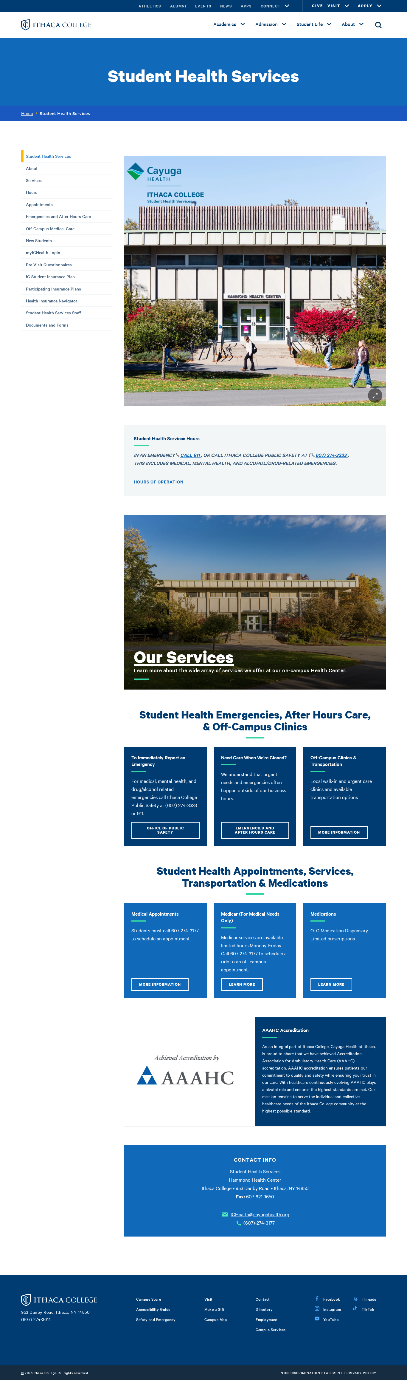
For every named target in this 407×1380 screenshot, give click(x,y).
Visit (208, 1299)
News (226, 6)
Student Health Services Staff (53, 313)
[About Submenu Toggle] (361, 24)
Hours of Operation (159, 481)
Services (34, 180)
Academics (224, 24)
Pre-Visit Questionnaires (49, 265)
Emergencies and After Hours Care (58, 216)
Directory (264, 1309)
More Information (339, 832)
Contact (263, 1299)
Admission (266, 24)
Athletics (150, 6)
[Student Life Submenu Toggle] (329, 24)
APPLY (365, 5)
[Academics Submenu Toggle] (242, 24)
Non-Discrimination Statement (312, 1372)
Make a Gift (214, 1309)
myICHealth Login (43, 252)
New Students (39, 240)
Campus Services (271, 1329)
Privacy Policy (361, 1372)
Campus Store (148, 1299)
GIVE (317, 5)
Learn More (242, 984)
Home (27, 113)
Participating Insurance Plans (53, 289)
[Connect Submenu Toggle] (286, 6)
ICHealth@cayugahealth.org (260, 1214)
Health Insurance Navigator (51, 301)
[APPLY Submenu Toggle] (379, 6)
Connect (270, 6)
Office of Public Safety (165, 830)
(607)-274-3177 (259, 1222)
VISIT (333, 5)
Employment (267, 1319)
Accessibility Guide (153, 1309)
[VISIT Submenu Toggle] (346, 6)
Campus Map (215, 1319)
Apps (246, 6)
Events (203, 6)
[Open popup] (375, 395)
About (348, 24)
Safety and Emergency (155, 1319)
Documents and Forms (47, 325)
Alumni (178, 6)
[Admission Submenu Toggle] (284, 24)
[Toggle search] (378, 25)
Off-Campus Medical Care (50, 228)
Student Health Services (48, 156)
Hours (31, 192)
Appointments (39, 204)
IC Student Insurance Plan (50, 276)
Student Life (310, 24)
